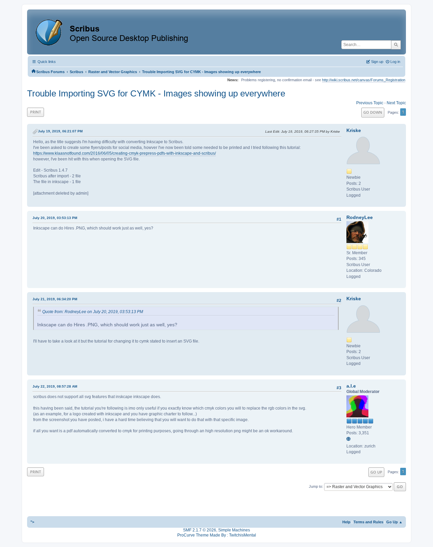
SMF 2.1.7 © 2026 (199, 530)
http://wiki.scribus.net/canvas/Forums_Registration (363, 80)
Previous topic (369, 103)
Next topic (396, 103)
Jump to (315, 486)
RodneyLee (359, 217)
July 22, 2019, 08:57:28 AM (54, 386)
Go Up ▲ (394, 522)
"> (32, 522)
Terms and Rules (368, 522)
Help (346, 522)
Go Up (376, 472)
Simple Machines (234, 530)
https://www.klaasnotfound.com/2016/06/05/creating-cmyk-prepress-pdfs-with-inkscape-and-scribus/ (124, 153)
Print (35, 111)
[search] (396, 44)
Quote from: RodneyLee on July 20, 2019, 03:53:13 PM (92, 311)
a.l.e (351, 386)
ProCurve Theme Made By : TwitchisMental (216, 535)
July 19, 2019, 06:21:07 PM (60, 131)
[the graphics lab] (349, 439)
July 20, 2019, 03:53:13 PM (54, 218)
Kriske (353, 130)
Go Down (372, 112)
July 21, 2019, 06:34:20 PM (54, 299)
